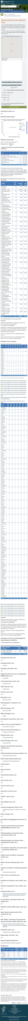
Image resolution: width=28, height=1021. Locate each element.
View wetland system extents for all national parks (12, 168)
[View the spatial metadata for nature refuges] (12, 814)
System (2, 346)
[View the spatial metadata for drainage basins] (13, 663)
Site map (3, 3)
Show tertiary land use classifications (11, 642)
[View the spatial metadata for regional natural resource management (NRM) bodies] (11, 676)
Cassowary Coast (7, 683)
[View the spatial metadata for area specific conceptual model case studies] (7, 901)
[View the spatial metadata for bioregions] (10, 697)
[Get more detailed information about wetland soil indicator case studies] (24, 880)
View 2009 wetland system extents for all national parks (14, 388)
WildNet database (22, 961)
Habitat (3, 183)
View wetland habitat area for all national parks (11, 318)
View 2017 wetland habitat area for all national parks (13, 608)
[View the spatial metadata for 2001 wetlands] (1, 392)
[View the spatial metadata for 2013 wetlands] (1, 386)
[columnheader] (8, 648)
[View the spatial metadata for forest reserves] (13, 785)
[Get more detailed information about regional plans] (11, 735)
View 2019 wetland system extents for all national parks (14, 382)
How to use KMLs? (14, 87)
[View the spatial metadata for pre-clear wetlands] (1, 394)
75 (8, 954)
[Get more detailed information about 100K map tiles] (11, 686)
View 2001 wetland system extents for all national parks (14, 392)
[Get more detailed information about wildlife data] (6, 946)
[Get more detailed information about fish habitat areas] (13, 802)
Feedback (14, 1013)
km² (11, 145)
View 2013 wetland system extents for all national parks (14, 386)
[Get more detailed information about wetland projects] (12, 891)
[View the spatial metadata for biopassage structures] (17, 935)
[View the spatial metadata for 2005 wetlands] (1, 390)
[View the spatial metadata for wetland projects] (14, 891)
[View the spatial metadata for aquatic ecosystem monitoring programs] (2, 869)
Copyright (14, 1005)
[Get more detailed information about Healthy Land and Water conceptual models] (6, 857)
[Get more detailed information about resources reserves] (14, 791)
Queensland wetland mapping (9, 872)
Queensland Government (14, 1019)
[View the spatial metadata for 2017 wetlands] (1, 384)
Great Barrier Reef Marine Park (10, 755)
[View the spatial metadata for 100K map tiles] (12, 686)
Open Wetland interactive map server (12, 82)
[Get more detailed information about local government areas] (17, 681)
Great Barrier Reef (7, 742)
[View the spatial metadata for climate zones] (12, 692)
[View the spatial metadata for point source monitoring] (18, 875)
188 (8, 958)
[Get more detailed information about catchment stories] (13, 111)
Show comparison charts (14, 136)
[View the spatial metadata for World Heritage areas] (16, 740)
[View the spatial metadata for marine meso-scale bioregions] (21, 724)
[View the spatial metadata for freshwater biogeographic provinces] (1, 821)
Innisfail (4, 705)
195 (26, 958)
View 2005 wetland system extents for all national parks (14, 390)
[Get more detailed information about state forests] (10, 780)
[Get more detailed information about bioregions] (8, 697)
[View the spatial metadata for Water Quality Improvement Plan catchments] (10, 914)
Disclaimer (15, 1006)
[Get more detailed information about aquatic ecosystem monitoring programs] (1, 869)
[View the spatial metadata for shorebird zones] (13, 929)
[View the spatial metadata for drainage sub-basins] (16, 668)
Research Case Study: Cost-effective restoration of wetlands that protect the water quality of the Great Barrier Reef (14, 895)
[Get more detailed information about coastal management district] (20, 807)
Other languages (15, 1012)
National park (10, 92)
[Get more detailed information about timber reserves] (12, 796)
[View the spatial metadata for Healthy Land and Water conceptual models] (7, 857)
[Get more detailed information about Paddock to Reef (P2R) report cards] (24, 907)
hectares (12, 144)
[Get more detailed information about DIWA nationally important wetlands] (25, 753)
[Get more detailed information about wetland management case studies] (24, 886)
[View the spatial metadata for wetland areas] (13, 139)
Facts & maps (11, 14)
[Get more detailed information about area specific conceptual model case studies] (6, 901)
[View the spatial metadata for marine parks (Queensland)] (20, 758)
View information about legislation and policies (11, 942)
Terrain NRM (5, 678)
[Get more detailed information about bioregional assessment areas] (21, 719)
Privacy (14, 1007)
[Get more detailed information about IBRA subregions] (12, 713)
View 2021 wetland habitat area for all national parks (13, 604)
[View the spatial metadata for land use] (16, 640)
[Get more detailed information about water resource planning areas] (21, 862)
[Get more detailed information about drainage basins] (12, 663)
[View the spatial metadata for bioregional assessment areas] (22, 719)
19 (18, 954)
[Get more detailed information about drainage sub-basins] (15, 668)
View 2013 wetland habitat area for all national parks (13, 610)
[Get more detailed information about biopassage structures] (16, 935)
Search (18, 6)
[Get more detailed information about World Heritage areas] (15, 740)
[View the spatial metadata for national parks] (22, 85)
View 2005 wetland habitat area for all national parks (13, 613)
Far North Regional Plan (8, 737)
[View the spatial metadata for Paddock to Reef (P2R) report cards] (26, 907)
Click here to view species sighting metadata (8, 960)
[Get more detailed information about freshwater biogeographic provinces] (25, 819)
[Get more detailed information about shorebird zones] (12, 929)
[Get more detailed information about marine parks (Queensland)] (19, 758)
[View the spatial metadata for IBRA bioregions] (13, 708)
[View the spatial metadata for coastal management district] (21, 807)
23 (18, 958)
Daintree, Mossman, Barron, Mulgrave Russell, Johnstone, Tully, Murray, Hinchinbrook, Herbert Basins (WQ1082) (15, 925)
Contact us (8, 3)
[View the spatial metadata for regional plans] (12, 735)
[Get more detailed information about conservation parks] (14, 775)
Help (13, 3)
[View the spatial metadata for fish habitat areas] (14, 802)
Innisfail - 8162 (4, 60)
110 (8, 957)
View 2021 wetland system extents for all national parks (14, 380)
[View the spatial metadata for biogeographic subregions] (20, 703)
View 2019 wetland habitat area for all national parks (13, 606)
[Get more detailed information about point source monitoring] (17, 875)
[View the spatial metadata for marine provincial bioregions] (20, 730)
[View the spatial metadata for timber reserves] (13, 796)
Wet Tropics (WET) (7, 699)
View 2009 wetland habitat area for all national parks (13, 611)
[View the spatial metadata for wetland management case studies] (25, 886)
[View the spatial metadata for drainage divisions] (15, 657)
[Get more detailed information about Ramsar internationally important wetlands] (7, 748)
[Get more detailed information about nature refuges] (11, 814)
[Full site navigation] (2, 14)
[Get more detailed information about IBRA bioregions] (12, 708)
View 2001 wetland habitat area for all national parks (13, 615)
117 (26, 957)
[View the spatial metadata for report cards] (9, 769)
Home (5, 14)
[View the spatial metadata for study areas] (9, 764)
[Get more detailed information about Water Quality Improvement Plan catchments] (9, 914)
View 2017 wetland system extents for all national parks (14, 384)
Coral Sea (5, 665)
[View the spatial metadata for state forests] (11, 780)
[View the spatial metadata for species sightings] (7, 946)
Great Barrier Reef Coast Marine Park (11, 761)
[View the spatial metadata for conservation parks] (15, 775)
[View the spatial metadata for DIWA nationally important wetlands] (26, 753)
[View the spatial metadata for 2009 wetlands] (1, 388)
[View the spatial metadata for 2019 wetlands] (1, 382)
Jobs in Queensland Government (15, 1011)
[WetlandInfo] (7, 10)
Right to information (14, 1008)
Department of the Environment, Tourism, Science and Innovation (12, 11)
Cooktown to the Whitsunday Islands (12, 932)
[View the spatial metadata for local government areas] (18, 681)
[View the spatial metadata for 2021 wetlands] (1, 380)
